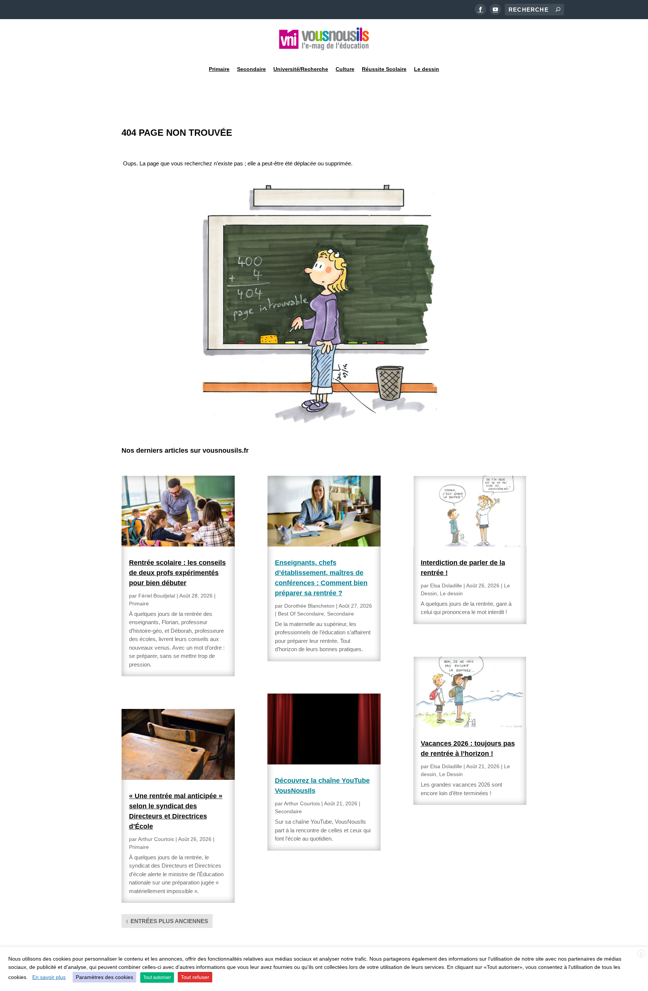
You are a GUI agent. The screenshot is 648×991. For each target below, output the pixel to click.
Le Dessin (451, 774)
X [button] (641, 953)
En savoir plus (49, 977)
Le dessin (426, 69)
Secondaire (251, 69)
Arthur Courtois (156, 839)
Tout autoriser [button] (157, 977)
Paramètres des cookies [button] (104, 977)
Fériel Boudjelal (156, 596)
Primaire (219, 69)
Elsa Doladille (446, 586)
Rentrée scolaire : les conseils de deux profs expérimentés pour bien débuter (177, 573)
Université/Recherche (300, 69)
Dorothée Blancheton (309, 606)
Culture (345, 69)
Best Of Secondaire (301, 614)
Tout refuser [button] (195, 977)
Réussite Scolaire (384, 69)
